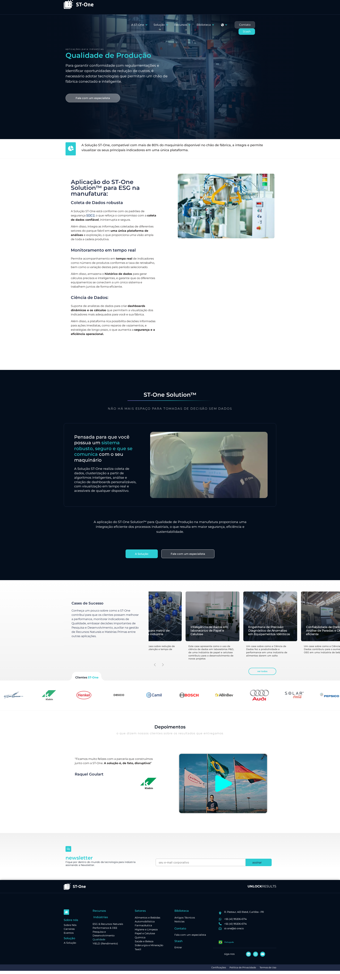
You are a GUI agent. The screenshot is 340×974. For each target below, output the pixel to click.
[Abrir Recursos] (189, 25)
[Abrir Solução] (167, 25)
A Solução (70, 942)
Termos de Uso (268, 967)
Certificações (218, 967)
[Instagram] (255, 954)
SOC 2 (90, 215)
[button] (162, 664)
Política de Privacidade (243, 967)
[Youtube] (262, 954)
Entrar (178, 947)
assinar (257, 862)
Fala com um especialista (190, 934)
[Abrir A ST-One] (146, 25)
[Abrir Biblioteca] (213, 25)
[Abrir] (226, 25)
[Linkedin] (248, 954)
